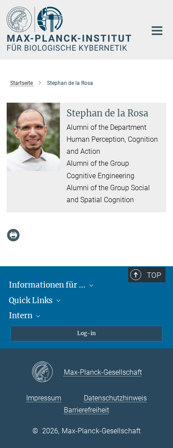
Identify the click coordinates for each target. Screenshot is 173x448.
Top (154, 275)
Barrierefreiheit (86, 410)
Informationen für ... (48, 284)
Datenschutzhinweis (115, 398)
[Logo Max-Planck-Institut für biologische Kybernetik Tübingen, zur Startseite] (70, 29)
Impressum (43, 398)
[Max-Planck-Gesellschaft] (47, 372)
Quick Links (32, 300)
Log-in (86, 333)
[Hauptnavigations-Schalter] (157, 31)
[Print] (13, 235)
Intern (21, 315)
